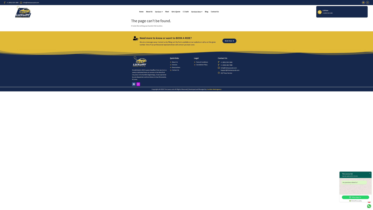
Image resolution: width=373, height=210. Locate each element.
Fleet (167, 12)
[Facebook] (363, 2)
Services (158, 12)
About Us (149, 12)
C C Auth (186, 12)
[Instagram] (367, 2)
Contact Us (215, 12)
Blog (206, 12)
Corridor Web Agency (214, 89)
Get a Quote (176, 12)
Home (141, 12)
